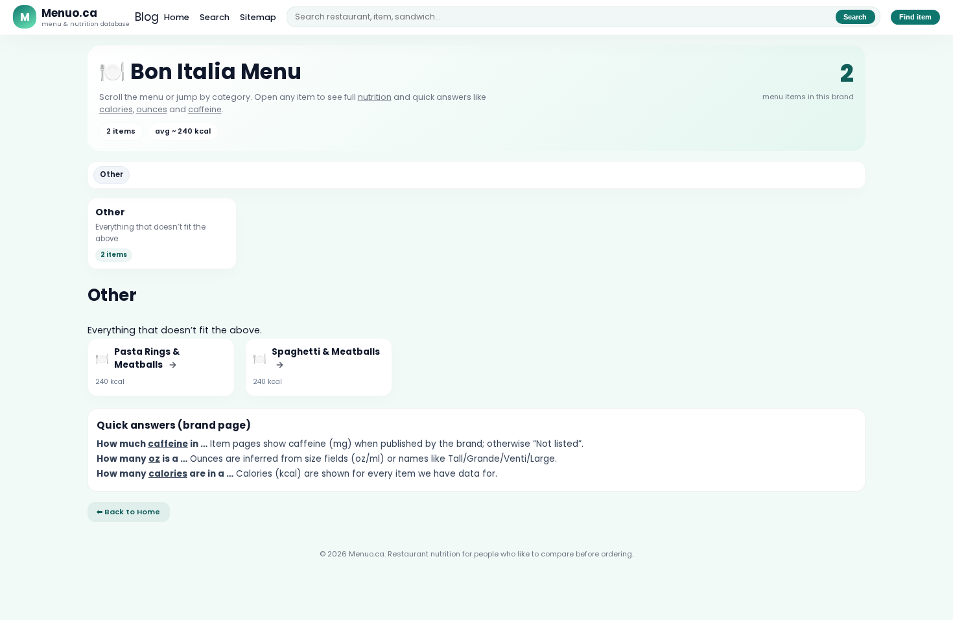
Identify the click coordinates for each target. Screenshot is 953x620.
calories (116, 109)
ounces (151, 109)
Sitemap (258, 17)
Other (111, 174)
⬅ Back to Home (128, 512)
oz (154, 459)
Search (214, 17)
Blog (147, 17)
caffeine (205, 109)
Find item (915, 17)
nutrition (375, 96)
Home (176, 17)
